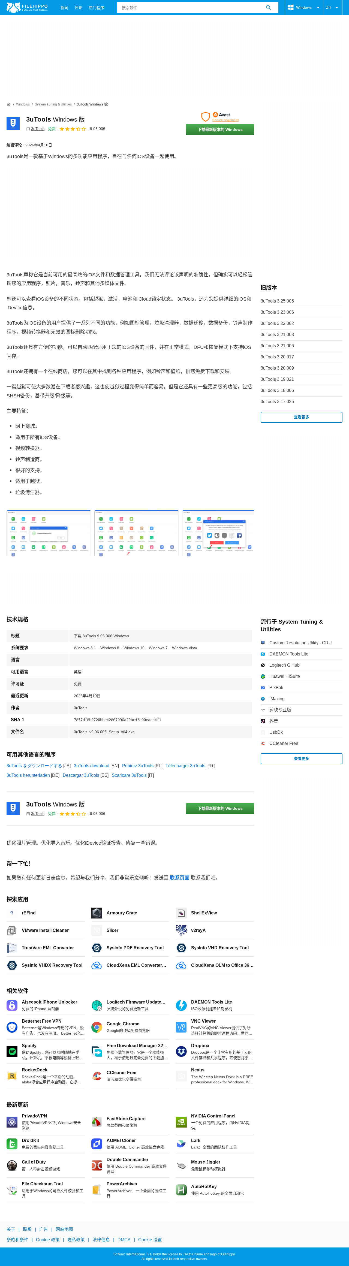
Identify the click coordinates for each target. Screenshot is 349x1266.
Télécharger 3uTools (185, 765)
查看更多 (301, 417)
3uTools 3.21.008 (277, 334)
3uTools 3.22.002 (277, 323)
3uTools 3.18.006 (277, 390)
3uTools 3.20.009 (277, 368)
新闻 (64, 7)
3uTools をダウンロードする (34, 765)
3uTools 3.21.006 (277, 345)
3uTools (55, 119)
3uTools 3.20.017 (277, 357)
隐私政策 (76, 1239)
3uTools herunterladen (28, 775)
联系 (27, 1229)
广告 (43, 1229)
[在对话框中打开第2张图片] (224, 533)
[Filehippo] (27, 7)
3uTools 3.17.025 (277, 401)
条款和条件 (17, 1239)
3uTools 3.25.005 (277, 301)
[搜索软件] (268, 7)
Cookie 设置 (150, 1239)
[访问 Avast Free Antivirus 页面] (220, 117)
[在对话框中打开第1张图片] (136, 533)
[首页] (9, 104)
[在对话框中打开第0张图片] (49, 533)
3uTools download (91, 765)
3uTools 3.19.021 (277, 379)
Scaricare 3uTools (129, 775)
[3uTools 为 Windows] (13, 123)
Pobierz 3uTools (138, 765)
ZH (328, 7)
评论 (78, 7)
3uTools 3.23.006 (277, 312)
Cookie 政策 (48, 1239)
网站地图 (64, 1229)
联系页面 (179, 878)
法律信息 (101, 1239)
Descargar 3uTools (81, 775)
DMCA (124, 1239)
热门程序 (96, 7)
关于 (11, 1229)
